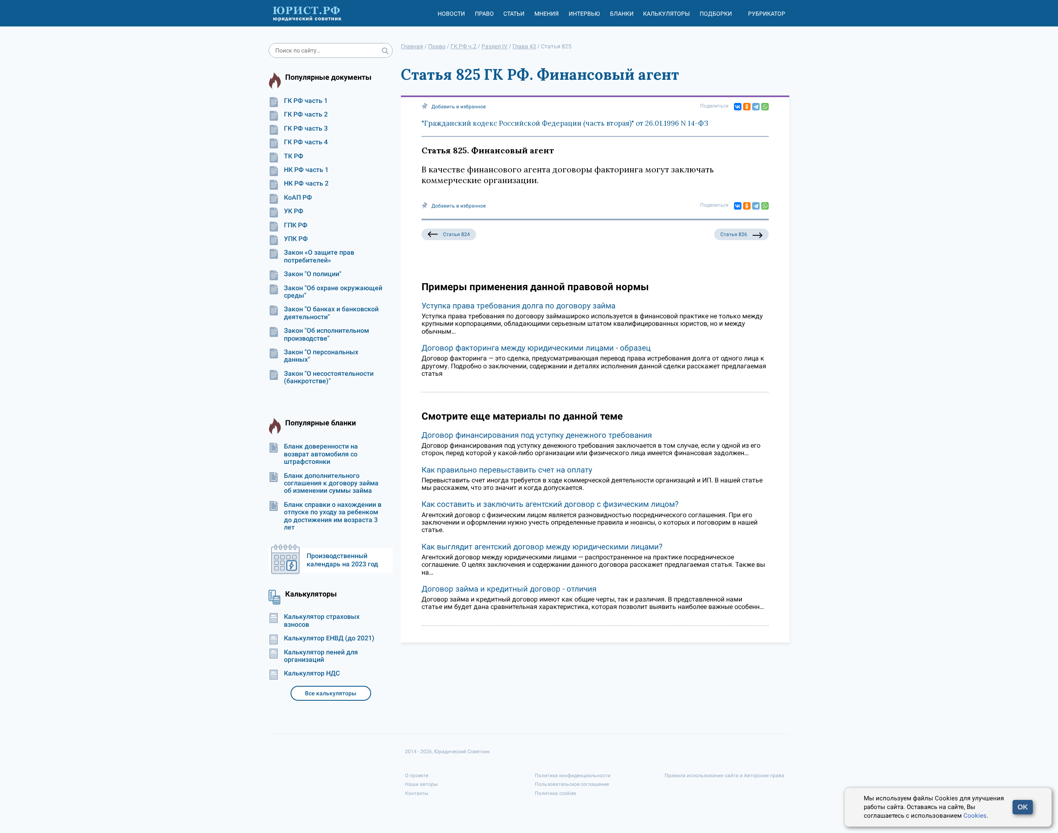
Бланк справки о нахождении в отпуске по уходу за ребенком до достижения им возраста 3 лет (332, 516)
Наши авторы (421, 784)
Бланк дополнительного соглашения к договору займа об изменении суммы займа (331, 483)
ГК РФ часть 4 (306, 142)
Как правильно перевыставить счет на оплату (507, 470)
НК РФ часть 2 (306, 183)
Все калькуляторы (330, 693)
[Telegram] (756, 106)
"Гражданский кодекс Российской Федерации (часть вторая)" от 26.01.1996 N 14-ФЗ (565, 123)
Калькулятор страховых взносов (322, 620)
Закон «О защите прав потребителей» (319, 256)
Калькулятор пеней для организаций (321, 656)
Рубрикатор (766, 13)
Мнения (546, 13)
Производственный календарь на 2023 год (342, 560)
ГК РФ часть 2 (306, 114)
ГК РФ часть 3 (306, 128)
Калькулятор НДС (312, 673)
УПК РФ (296, 239)
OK (1022, 807)
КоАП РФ (298, 197)
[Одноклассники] (747, 106)
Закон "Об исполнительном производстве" (326, 334)
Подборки (716, 13)
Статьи (513, 13)
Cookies (975, 815)
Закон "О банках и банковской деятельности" (331, 313)
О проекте (416, 775)
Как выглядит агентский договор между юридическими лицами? (542, 546)
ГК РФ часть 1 (306, 101)
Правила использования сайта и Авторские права (724, 775)
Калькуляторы (666, 13)
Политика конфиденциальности (572, 775)
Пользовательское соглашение (572, 784)
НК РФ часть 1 (306, 170)
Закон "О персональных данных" (321, 355)
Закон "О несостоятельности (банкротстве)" (329, 377)
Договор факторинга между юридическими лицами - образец (536, 348)
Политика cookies (555, 793)
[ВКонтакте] (737, 106)
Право (484, 13)
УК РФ (293, 211)
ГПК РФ (295, 225)
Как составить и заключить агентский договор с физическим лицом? (550, 504)
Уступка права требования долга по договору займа (518, 305)
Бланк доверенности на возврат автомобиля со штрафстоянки (321, 454)
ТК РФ (293, 156)
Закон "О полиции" (312, 274)
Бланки (622, 13)
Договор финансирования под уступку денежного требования (537, 435)
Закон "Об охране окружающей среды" (333, 291)
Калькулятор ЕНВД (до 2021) (329, 638)
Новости (451, 13)
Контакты (416, 793)
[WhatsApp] (765, 106)
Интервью (584, 13)
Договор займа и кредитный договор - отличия (509, 589)
